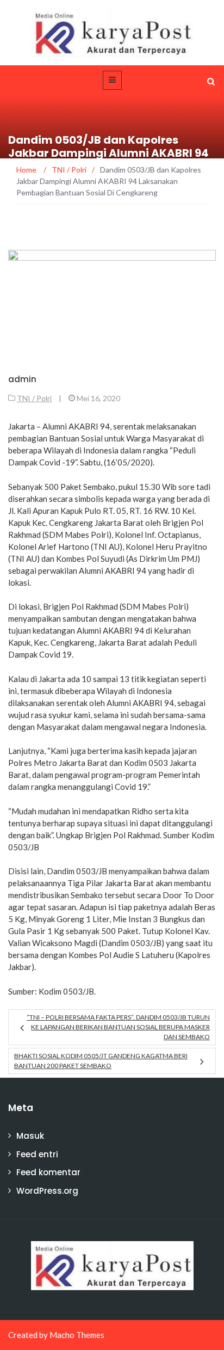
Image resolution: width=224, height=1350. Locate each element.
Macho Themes (76, 1335)
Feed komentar (48, 1172)
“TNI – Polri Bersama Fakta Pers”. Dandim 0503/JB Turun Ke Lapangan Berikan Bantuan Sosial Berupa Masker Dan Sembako (118, 1027)
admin (22, 379)
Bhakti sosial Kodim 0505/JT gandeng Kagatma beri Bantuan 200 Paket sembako (101, 1061)
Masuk (30, 1136)
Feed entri (37, 1154)
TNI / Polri (34, 398)
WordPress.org (47, 1190)
